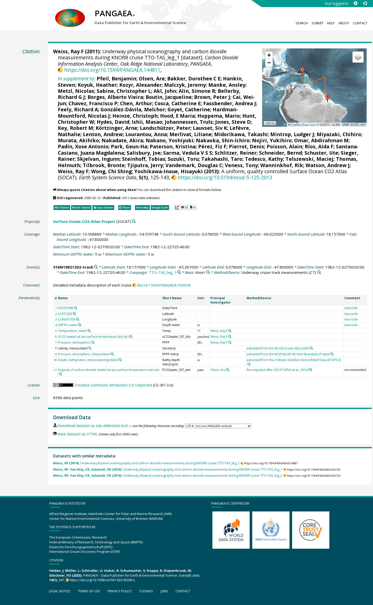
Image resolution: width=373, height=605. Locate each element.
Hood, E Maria (177, 115)
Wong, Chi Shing (111, 171)
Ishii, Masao (147, 121)
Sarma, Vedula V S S (187, 152)
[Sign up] (355, 3)
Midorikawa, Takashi (241, 134)
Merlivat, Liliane (190, 134)
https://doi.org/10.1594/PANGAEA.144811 (112, 69)
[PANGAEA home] (70, 12)
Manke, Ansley (226, 84)
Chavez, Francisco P (93, 103)
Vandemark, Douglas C (193, 165)
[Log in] (364, 3)
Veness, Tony (241, 165)
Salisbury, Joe (144, 152)
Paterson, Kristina (173, 146)
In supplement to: (76, 78)
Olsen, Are (152, 78)
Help (331, 23)
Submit (317, 23)
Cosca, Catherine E (178, 103)
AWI (362, 124)
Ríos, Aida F (319, 146)
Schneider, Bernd (280, 152)
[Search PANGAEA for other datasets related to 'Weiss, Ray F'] (229, 330)
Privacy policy (120, 591)
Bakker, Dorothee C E (194, 78)
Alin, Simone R (197, 90)
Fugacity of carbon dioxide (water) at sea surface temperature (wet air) (108, 370)
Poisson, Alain (284, 146)
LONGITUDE (66, 319)
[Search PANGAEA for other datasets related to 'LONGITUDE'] (77, 319)
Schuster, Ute (321, 152)
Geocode (351, 308)
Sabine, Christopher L (124, 90)
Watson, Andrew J (328, 165)
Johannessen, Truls (189, 121)
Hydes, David (113, 121)
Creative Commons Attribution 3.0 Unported (113, 384)
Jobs (164, 591)
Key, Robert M (75, 127)
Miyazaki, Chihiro (339, 134)
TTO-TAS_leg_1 (162, 272)
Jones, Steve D (233, 121)
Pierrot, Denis (246, 146)
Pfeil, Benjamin (116, 78)
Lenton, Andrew (103, 134)
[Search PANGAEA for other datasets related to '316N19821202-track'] (96, 267)
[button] (302, 71)
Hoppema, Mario (218, 115)
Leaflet (295, 124)
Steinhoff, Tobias (143, 158)
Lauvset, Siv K (210, 127)
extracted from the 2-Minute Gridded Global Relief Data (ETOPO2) (294, 360)
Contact (360, 23)
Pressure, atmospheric (74, 342)
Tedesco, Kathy (264, 158)
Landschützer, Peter (165, 127)
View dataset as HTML (78, 433)
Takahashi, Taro (221, 158)
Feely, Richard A (78, 109)
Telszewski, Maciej (309, 158)
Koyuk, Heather (97, 84)
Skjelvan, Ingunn (98, 158)
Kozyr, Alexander (140, 84)
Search (302, 23)
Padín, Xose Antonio (83, 146)
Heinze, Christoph (135, 115)
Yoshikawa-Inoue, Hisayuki (168, 171)
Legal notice (59, 591)
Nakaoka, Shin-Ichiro (222, 140)
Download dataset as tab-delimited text (93, 425)
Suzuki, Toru (183, 158)
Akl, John (165, 90)
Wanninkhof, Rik (281, 165)
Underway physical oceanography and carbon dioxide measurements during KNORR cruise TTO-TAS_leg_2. (168, 475)
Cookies (146, 591)
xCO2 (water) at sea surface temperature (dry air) (93, 336)
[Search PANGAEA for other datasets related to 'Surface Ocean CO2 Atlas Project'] (134, 221)
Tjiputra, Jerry (145, 165)
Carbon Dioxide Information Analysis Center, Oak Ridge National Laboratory (148, 60)
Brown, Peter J (212, 97)
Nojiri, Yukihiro (272, 140)
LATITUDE (65, 314)
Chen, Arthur (136, 103)
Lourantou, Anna (146, 134)
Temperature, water (72, 331)
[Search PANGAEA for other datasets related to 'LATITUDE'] (74, 313)
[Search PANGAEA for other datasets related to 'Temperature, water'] (89, 330)
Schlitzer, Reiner (236, 152)
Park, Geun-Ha (129, 146)
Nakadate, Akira (122, 140)
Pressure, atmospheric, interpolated (84, 354)
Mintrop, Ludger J (292, 134)
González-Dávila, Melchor (132, 109)
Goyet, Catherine (188, 109)
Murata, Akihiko (78, 140)
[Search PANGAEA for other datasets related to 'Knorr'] (208, 272)
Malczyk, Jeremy (185, 84)
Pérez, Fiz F (212, 146)
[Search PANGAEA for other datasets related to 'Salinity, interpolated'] (89, 348)
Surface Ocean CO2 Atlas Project (84, 221)
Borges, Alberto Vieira (115, 97)
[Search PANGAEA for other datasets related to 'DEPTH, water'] (79, 324)
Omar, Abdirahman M (321, 140)
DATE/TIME (65, 308)
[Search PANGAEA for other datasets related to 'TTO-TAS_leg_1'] (179, 272)
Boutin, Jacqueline (169, 97)
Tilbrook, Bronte (104, 165)
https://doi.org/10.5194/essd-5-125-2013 (225, 177)
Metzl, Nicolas (76, 90)
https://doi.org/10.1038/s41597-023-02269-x (102, 580)
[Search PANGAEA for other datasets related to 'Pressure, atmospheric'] (92, 342)
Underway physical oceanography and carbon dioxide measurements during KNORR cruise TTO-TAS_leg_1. (146, 463)
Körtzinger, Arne (116, 127)
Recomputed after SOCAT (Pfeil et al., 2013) (277, 370)
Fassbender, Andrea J (229, 103)
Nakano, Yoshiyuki (169, 140)
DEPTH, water (67, 325)
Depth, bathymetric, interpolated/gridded (88, 360)
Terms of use (89, 591)
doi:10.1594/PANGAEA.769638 (164, 285)
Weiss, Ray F (68, 51)
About (343, 23)
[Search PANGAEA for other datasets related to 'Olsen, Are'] (227, 369)
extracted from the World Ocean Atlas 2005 (278, 348)
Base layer (309, 124)
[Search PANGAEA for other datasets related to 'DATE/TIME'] (75, 307)
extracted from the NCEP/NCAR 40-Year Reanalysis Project (288, 354)
